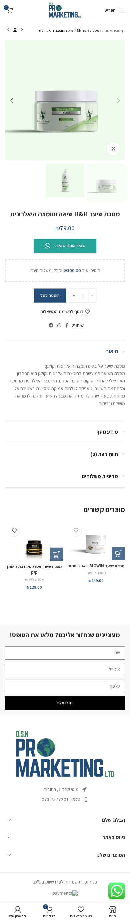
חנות (105, 30)
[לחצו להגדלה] (113, 148)
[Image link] (65, 754)
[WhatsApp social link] (59, 325)
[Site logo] (65, 10)
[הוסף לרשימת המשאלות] (76, 530)
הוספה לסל (50, 295)
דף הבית (119, 30)
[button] (118, 553)
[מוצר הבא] (8, 30)
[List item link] (65, 799)
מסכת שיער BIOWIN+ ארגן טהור (96, 566)
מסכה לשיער (96, 572)
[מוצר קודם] (21, 30)
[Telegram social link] (51, 325)
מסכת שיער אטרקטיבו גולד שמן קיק (34, 569)
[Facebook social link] (66, 325)
